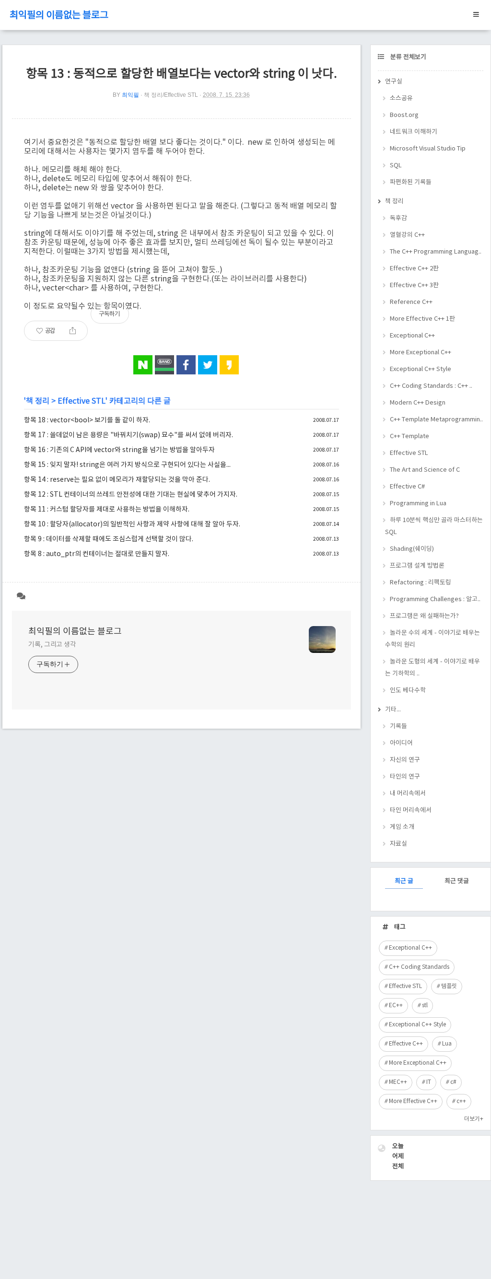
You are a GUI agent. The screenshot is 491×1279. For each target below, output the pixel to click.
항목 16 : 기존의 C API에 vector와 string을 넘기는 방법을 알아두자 (119, 450)
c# (453, 1082)
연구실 (393, 81)
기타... (393, 709)
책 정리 (37, 401)
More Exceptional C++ (420, 352)
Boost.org (404, 115)
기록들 (398, 726)
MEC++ (398, 1082)
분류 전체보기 (407, 57)
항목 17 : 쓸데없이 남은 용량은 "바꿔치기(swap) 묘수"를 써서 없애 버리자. (128, 435)
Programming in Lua (418, 503)
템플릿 (449, 986)
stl (425, 1005)
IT (428, 1082)
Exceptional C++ (412, 335)
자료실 (398, 844)
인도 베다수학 (408, 690)
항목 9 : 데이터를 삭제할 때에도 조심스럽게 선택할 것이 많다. (108, 539)
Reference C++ (411, 302)
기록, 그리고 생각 (52, 645)
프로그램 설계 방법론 (417, 566)
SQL (396, 165)
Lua (447, 1044)
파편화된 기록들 (411, 182)
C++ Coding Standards (419, 967)
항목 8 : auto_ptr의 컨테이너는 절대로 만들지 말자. (96, 554)
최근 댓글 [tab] (456, 881)
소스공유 (401, 98)
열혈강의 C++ (407, 235)
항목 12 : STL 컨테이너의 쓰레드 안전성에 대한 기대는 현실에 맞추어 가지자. (130, 495)
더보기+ (473, 1119)
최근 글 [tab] (404, 881)
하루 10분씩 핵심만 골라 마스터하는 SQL (434, 526)
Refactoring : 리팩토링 (420, 582)
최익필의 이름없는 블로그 (59, 15)
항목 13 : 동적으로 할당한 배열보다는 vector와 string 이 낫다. (181, 74)
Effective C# (407, 486)
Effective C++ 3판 (414, 285)
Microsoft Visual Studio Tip (428, 148)
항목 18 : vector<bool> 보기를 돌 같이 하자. (87, 420)
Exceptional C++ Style (420, 369)
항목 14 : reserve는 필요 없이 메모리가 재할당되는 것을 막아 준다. (117, 480)
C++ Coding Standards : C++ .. (431, 386)
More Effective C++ (413, 1101)
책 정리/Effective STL (171, 95)
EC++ (396, 1005)
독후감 (398, 218)
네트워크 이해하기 (413, 132)
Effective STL (81, 401)
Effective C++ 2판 (414, 268)
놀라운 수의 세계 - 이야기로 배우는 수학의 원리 (432, 639)
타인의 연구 (405, 776)
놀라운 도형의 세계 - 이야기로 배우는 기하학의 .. (432, 667)
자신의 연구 (405, 760)
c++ (461, 1101)
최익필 (130, 95)
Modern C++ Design (417, 403)
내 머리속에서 (408, 793)
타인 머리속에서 (411, 810)
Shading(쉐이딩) (412, 549)
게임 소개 (402, 827)
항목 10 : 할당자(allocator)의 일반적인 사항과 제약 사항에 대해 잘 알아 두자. (132, 524)
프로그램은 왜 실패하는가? (424, 616)
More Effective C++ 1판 (422, 319)
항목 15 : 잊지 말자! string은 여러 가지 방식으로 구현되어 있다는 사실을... (127, 465)
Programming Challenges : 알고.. (435, 599)
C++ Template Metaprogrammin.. (436, 419)
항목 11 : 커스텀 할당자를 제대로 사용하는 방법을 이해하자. (106, 509)
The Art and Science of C (425, 470)
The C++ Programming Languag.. (435, 252)
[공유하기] (72, 330)
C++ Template (409, 436)
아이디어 (401, 743)
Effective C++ (406, 1044)
